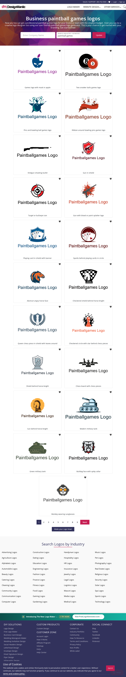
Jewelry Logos (70, 574)
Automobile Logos (9, 569)
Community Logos (9, 590)
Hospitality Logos (71, 558)
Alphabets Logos (9, 563)
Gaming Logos (39, 596)
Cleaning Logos (8, 585)
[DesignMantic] (13, 7)
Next (85, 522)
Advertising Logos (9, 552)
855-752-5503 (101, 2)
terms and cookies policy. (14, 674)
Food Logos (38, 590)
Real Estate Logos (102, 569)
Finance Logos (39, 579)
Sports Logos (100, 596)
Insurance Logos (71, 569)
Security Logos (101, 579)
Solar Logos (100, 585)
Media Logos (69, 596)
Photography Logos (103, 563)
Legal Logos (69, 579)
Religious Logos (101, 574)
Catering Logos (8, 579)
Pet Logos (99, 558)
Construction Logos (41, 552)
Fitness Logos (38, 585)
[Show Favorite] (109, 2)
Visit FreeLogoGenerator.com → (88, 617)
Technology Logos (102, 601)
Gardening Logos (40, 601)
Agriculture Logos (9, 558)
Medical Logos (70, 601)
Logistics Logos (70, 585)
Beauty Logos (7, 574)
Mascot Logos (70, 590)
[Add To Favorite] (60, 50)
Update (99, 35)
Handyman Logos (71, 552)
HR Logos (68, 563)
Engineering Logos (40, 569)
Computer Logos (9, 601)
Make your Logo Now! (63, 529)
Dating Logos (38, 558)
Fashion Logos (39, 574)
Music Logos (100, 552)
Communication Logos (11, 596)
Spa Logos (99, 590)
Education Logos (40, 563)
